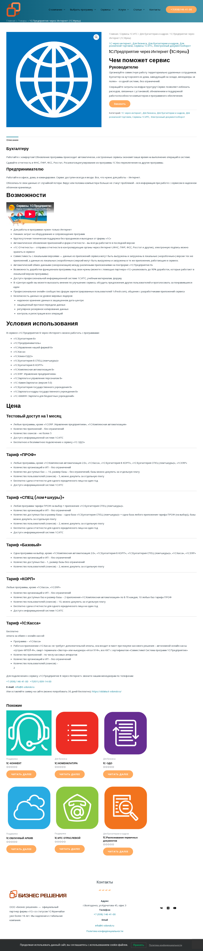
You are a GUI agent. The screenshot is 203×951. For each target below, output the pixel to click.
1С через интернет (120, 43)
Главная (113, 33)
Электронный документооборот (172, 45)
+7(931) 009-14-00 (40, 681)
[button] (96, 37)
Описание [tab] (12, 139)
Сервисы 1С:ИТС (129, 33)
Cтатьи (138, 9)
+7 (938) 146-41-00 (17, 681)
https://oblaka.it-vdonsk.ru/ (106, 691)
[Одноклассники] (168, 908)
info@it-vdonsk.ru (24, 687)
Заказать (120, 103)
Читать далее (21, 774)
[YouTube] (174, 908)
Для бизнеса (139, 43)
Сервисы (106, 9)
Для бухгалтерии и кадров (154, 33)
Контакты (154, 9)
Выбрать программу (81, 9)
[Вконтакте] (161, 908)
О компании (55, 9)
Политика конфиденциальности (104, 931)
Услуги (122, 9)
